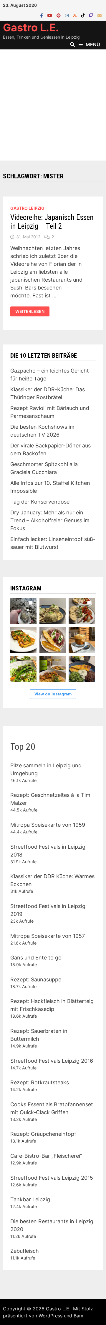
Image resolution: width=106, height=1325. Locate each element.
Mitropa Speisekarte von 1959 (47, 825)
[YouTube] (50, 15)
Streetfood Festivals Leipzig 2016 (51, 1061)
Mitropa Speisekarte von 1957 (47, 936)
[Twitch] (91, 15)
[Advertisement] (53, 105)
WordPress (50, 1316)
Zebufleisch (24, 1251)
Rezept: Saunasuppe (35, 979)
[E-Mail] (99, 15)
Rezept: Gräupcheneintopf (43, 1134)
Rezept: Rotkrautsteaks (39, 1082)
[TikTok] (83, 15)
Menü (93, 44)
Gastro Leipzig (27, 208)
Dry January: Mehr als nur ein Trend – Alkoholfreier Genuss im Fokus (50, 520)
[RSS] (76, 15)
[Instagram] (68, 15)
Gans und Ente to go (36, 957)
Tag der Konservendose (39, 502)
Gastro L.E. (31, 27)
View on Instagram (53, 694)
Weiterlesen (29, 311)
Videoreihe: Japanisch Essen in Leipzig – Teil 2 (52, 221)
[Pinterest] (59, 15)
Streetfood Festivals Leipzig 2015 (51, 1178)
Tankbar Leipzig (30, 1199)
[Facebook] (42, 15)
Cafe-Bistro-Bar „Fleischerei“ (46, 1156)
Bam (78, 1316)
